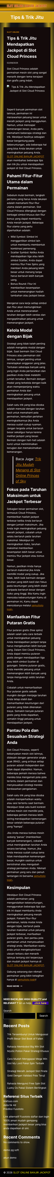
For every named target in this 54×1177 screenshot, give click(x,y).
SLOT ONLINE (13, 32)
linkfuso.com (10, 1101)
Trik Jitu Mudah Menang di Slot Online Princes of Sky (28, 470)
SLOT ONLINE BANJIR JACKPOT (32, 1172)
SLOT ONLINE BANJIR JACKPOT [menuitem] (25, 156)
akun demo (9, 1157)
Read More (14, 986)
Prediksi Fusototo (13, 1109)
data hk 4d (9, 1105)
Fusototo (25, 1116)
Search (7, 1010)
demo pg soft (11, 1150)
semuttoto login (27, 979)
